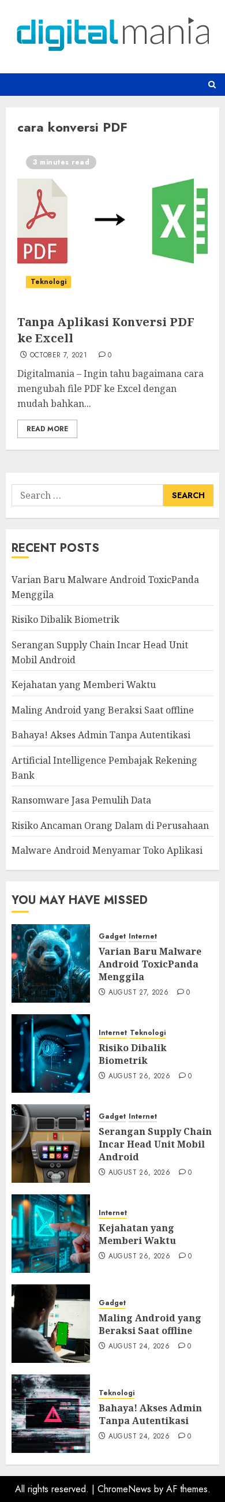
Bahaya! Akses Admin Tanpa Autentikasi (101, 734)
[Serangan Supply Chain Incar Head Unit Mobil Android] (51, 1143)
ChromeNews (124, 1489)
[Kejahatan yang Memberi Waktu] (51, 1233)
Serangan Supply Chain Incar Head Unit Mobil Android (155, 1144)
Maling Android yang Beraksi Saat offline (103, 710)
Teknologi (48, 282)
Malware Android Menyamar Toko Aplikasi (107, 850)
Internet (143, 936)
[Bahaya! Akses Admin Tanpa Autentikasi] (51, 1413)
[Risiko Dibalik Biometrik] (51, 1053)
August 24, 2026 (139, 1346)
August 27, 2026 (138, 992)
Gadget (112, 936)
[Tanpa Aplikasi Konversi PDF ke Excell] (112, 222)
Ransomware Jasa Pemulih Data (81, 800)
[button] (212, 84)
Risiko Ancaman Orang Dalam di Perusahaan (110, 825)
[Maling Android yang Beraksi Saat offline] (51, 1323)
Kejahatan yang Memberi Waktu (84, 684)
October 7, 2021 (58, 355)
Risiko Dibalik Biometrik (65, 619)
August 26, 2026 (139, 1076)
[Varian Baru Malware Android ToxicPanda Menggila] (51, 963)
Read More (47, 429)
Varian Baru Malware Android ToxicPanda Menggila (150, 964)
